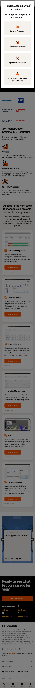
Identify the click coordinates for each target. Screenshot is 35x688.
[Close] (31, 4)
